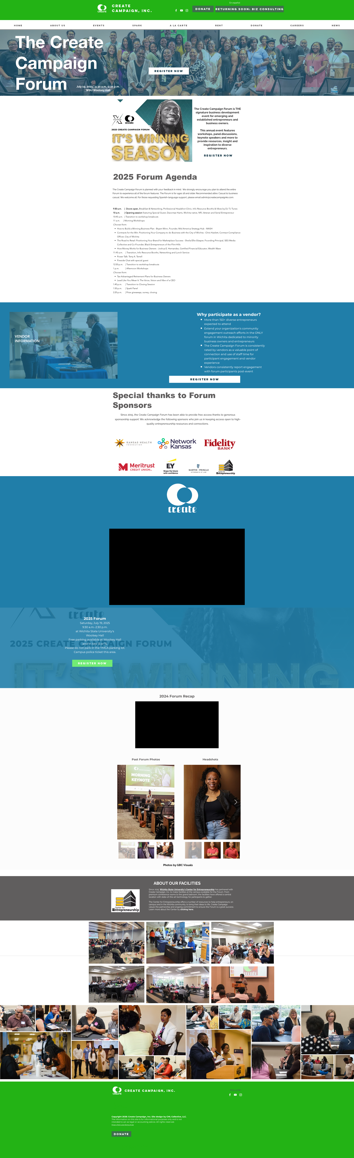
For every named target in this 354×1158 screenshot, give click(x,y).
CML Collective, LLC (176, 1116)
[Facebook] (176, 10)
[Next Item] (169, 802)
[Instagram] (187, 10)
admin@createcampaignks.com (217, 197)
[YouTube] (181, 10)
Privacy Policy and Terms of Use (123, 1125)
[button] (247, 9)
